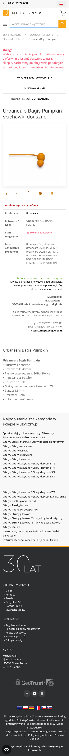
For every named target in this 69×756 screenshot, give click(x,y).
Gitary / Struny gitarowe (16, 514)
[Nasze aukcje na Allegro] (42, 693)
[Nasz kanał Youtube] (34, 693)
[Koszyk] (63, 13)
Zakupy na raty (14, 640)
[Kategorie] (5, 24)
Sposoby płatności (16, 636)
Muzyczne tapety (15, 609)
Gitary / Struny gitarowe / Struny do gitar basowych (32, 522)
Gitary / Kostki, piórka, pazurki (20, 501)
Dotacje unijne (14, 606)
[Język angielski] (19, 707)
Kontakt (10, 594)
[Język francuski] (37, 707)
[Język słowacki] (49, 707)
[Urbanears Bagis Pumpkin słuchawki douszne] (34, 154)
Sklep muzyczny (12, 34)
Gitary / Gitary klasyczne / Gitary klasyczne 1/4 (29, 467)
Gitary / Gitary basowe (15, 450)
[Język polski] (25, 707)
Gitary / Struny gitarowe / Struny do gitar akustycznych (34, 518)
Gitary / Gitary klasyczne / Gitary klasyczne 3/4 (29, 472)
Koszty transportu (16, 632)
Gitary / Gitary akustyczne (17, 446)
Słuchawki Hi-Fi (11, 39)
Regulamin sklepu (16, 625)
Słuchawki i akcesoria (41, 34)
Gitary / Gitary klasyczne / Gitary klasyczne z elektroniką (34, 496)
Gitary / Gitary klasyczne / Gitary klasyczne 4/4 (29, 476)
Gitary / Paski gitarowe (15, 505)
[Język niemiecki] (31, 707)
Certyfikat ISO (13, 602)
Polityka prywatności (40, 735)
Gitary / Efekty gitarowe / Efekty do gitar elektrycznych (33, 441)
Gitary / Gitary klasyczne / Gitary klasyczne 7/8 (29, 492)
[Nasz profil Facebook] (27, 693)
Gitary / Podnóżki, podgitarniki (20, 509)
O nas (9, 590)
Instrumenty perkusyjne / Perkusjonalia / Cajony (30, 540)
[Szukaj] (62, 24)
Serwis (9, 598)
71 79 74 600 (13, 667)
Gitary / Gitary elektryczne (17, 454)
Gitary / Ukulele (11, 527)
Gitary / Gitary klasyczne (16, 459)
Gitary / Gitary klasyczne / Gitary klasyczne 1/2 (29, 463)
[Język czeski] (43, 707)
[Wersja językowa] (61, 3)
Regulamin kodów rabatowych (23, 628)
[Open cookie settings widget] (6, 749)
